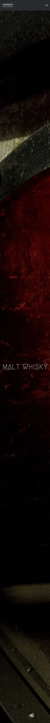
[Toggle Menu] (46, 5)
